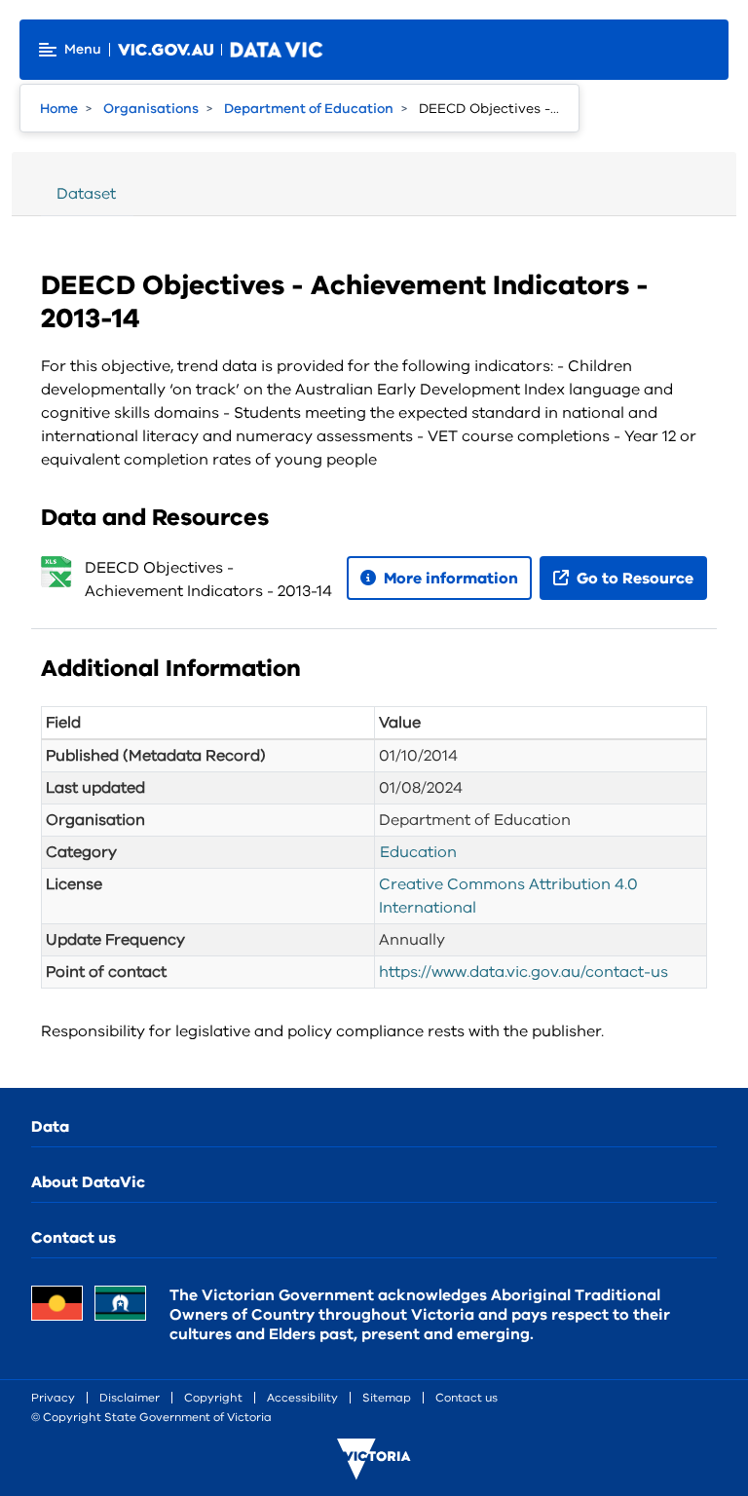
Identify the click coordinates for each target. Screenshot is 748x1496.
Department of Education (308, 108)
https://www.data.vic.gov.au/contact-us (523, 972)
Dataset (86, 194)
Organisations (151, 108)
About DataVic (88, 1182)
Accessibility (302, 1397)
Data (50, 1127)
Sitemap (386, 1397)
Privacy (53, 1397)
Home (59, 108)
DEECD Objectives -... (489, 108)
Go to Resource (633, 578)
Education (418, 852)
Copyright (213, 1397)
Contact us (73, 1238)
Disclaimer (129, 1397)
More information (449, 578)
